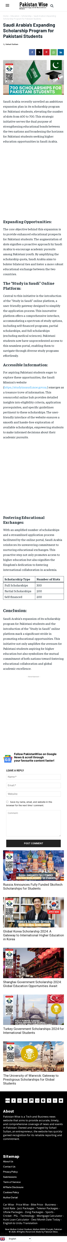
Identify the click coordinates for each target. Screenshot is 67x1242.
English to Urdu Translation (20, 1223)
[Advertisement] (33, 181)
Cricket (7, 1216)
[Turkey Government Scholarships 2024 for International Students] (33, 1010)
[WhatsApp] (53, 52)
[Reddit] (37, 1100)
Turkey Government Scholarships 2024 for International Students (33, 1031)
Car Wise (8, 1204)
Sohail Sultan (12, 44)
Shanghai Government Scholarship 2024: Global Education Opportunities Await (32, 984)
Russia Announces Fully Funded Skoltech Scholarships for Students (32, 886)
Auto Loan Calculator (16, 1219)
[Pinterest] (46, 52)
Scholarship (26, 16)
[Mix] (31, 1100)
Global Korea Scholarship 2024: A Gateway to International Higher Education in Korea (33, 935)
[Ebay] (7, 1100)
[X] (39, 52)
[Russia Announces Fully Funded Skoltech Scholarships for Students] (33, 865)
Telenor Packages (47, 1208)
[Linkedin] (61, 52)
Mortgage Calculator (49, 1216)
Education (15, 16)
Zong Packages (34, 1212)
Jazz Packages (25, 1208)
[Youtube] (61, 1100)
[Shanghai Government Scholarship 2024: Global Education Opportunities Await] (33, 963)
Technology (27, 1216)
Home (6, 16)
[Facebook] (32, 52)
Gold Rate (9, 1208)
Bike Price (37, 1204)
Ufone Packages (13, 1212)
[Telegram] (43, 1100)
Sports (49, 1212)
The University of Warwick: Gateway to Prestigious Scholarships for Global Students (31, 1079)
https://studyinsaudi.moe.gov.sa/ (25, 387)
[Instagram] (19, 1100)
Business (50, 1204)
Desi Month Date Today (45, 1219)
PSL (16, 1216)
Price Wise (22, 1204)
